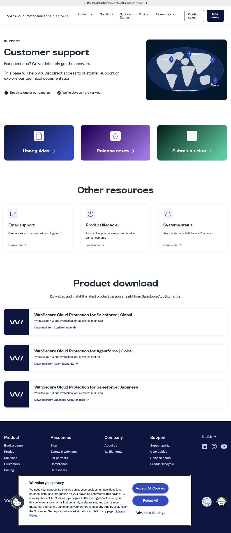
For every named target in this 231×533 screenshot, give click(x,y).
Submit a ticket (189, 150)
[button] (17, 502)
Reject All (150, 500)
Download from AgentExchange (54, 363)
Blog (54, 445)
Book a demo (13, 445)
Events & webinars (64, 451)
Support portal (160, 445)
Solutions (10, 458)
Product (9, 451)
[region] (104, 500)
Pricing (9, 470)
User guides (36, 150)
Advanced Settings (150, 512)
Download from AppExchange (53, 327)
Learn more (15, 245)
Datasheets (59, 470)
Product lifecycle (162, 464)
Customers (12, 464)
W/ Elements (113, 451)
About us (110, 445)
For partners (59, 458)
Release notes (113, 150)
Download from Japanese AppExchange (59, 399)
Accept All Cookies (150, 488)
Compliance (59, 464)
